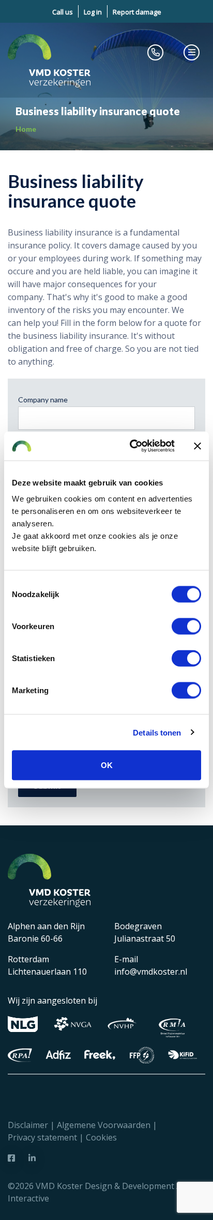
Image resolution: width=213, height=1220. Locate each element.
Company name (43, 399)
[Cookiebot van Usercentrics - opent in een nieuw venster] (132, 446)
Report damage (137, 12)
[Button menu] (191, 52)
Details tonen (157, 732)
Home (26, 128)
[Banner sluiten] (197, 445)
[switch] (186, 626)
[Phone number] (155, 52)
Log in (93, 12)
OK (107, 765)
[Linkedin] (32, 1158)
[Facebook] (11, 1158)
